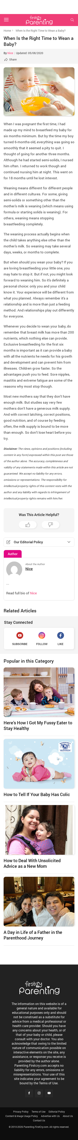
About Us (68, 1116)
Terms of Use (38, 1111)
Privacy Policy (20, 1111)
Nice (10, 53)
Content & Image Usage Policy (21, 1116)
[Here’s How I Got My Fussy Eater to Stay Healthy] (39, 692)
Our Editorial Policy (28, 542)
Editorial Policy (57, 1111)
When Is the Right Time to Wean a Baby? (39, 41)
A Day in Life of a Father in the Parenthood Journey (33, 935)
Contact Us (39, 1120)
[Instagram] (39, 1093)
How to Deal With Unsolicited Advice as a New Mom (32, 863)
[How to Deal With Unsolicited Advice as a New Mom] (39, 830)
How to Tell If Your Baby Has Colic (37, 794)
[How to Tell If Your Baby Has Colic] (39, 764)
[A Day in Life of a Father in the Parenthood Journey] (39, 901)
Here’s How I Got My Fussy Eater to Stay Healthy (38, 725)
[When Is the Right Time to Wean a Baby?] (39, 91)
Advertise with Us (50, 1116)
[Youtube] (49, 1093)
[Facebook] (29, 1093)
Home (7, 30)
